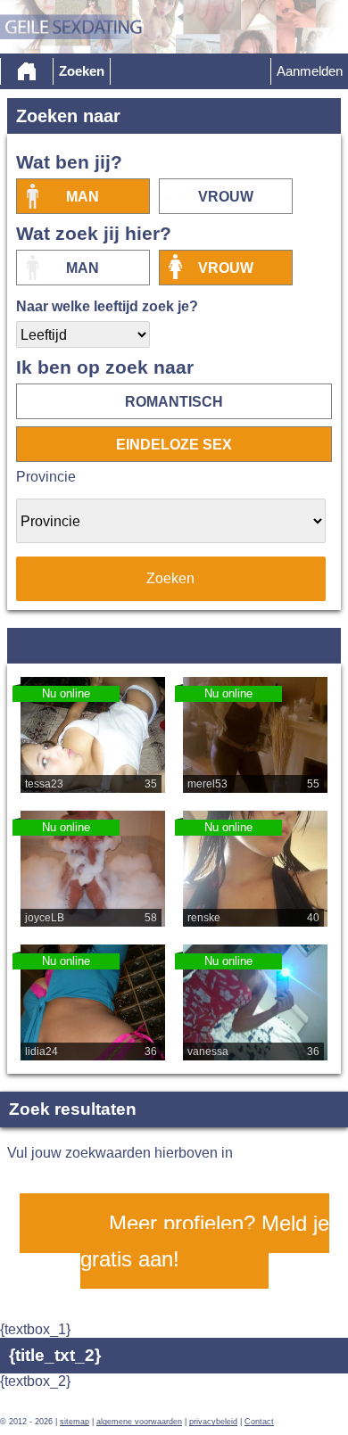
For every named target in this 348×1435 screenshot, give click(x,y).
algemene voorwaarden (139, 1421)
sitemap (74, 1421)
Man (82, 196)
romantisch (174, 401)
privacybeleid (213, 1421)
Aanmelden (310, 71)
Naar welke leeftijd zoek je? (107, 306)
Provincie (46, 476)
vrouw (225, 196)
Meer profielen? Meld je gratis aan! (204, 1241)
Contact (259, 1421)
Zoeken (81, 71)
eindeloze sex (174, 444)
